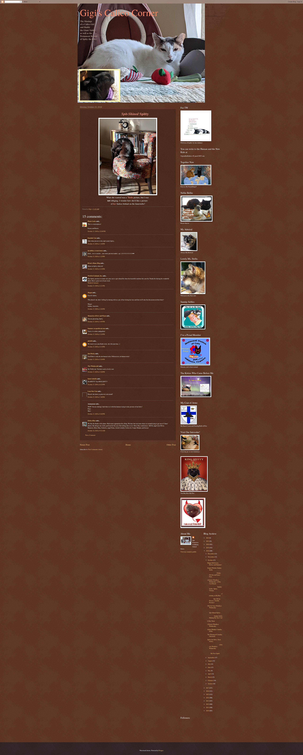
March (210, 677)
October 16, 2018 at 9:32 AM (96, 431)
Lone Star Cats (92, 391)
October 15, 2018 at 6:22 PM (96, 384)
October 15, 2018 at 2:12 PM (96, 269)
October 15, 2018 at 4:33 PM (96, 347)
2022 (207, 538)
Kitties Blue (92, 421)
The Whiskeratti (93, 366)
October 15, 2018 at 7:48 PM (96, 397)
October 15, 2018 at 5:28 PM (96, 372)
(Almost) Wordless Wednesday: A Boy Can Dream (214, 582)
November (211, 557)
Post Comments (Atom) (95, 449)
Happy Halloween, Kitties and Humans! (214, 564)
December (211, 554)
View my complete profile (188, 552)
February (211, 680)
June (209, 667)
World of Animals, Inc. (95, 276)
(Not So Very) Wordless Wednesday (214, 607)
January (210, 684)
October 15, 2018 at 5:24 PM (96, 359)
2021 (207, 541)
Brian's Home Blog (94, 263)
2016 (207, 691)
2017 (207, 688)
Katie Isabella (92, 379)
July (209, 664)
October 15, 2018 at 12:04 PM (96, 231)
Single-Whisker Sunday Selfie (214, 569)
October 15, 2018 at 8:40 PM (96, 414)
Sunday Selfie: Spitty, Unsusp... (214, 589)
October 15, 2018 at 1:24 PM (96, 244)
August (210, 661)
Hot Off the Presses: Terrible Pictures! (213, 601)
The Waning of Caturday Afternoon (214, 635)
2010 (207, 711)
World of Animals (93, 283)
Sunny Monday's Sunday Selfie (214, 630)
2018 (207, 551)
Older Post (171, 444)
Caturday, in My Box (215, 595)
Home (128, 444)
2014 (207, 698)
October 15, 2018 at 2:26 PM (96, 309)
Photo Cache (92, 221)
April (209, 674)
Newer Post (85, 444)
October (210, 560)
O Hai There (211, 621)
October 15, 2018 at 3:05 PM (96, 321)
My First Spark (215, 652)
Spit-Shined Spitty (215, 612)
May (209, 671)
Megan (90, 292)
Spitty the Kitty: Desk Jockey (214, 640)
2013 (207, 701)
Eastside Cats (92, 238)
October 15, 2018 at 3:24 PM (96, 334)
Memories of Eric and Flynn (97, 316)
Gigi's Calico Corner (119, 12)
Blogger (160, 750)
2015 (207, 694)
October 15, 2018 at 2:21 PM (96, 286)
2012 (207, 704)
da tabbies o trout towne (95, 251)
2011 (207, 707)
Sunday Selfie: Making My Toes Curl (215, 617)
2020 (207, 544)
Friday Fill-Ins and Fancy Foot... (214, 575)
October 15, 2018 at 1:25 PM (96, 256)
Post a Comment (90, 435)
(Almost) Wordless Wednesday (213, 625)
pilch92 (90, 341)
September (211, 657)
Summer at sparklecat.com (96, 328)
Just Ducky (91, 353)
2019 (207, 548)
